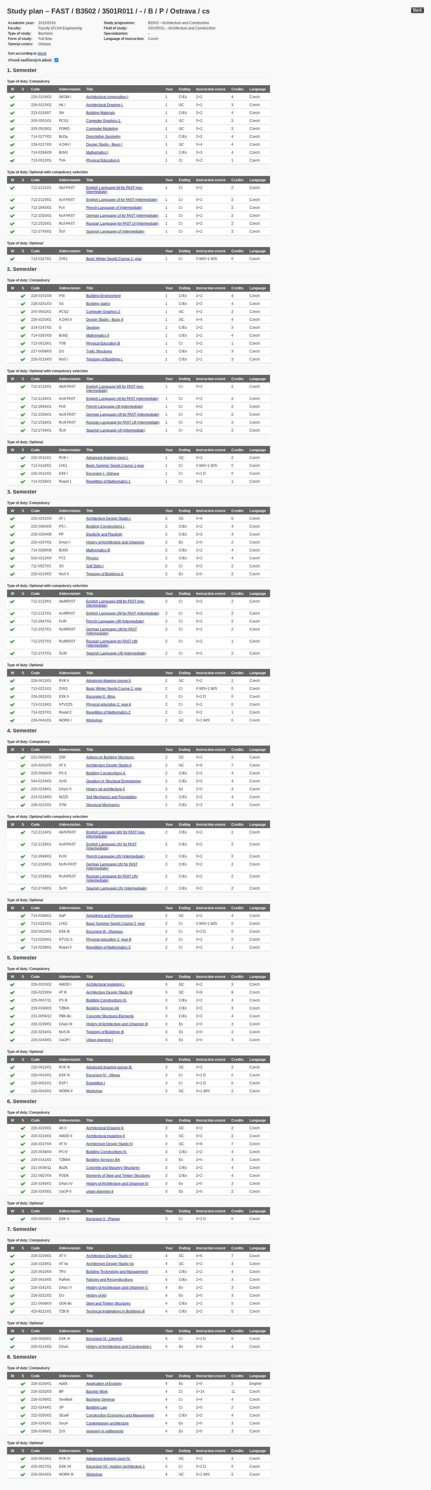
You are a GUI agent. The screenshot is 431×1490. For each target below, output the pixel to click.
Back (417, 10)
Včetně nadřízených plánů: (30, 60)
